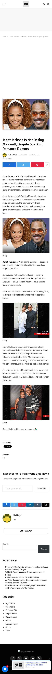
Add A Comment (26, 531)
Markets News (12, 624)
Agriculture (10, 603)
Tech (8, 631)
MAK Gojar (13, 155)
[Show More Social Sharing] (47, 164)
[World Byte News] (26, 4)
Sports (8, 627)
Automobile (10, 607)
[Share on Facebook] (9, 164)
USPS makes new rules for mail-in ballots (22, 577)
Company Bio (11, 610)
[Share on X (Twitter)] (23, 164)
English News (11, 614)
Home (8, 620)
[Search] (48, 4)
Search (5, 544)
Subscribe (41, 488)
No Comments (36, 155)
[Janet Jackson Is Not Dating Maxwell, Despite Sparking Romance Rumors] (26, 114)
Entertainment (11, 617)
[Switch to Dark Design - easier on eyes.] (44, 4)
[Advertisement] (26, 68)
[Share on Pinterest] (37, 164)
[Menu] (4, 4)
